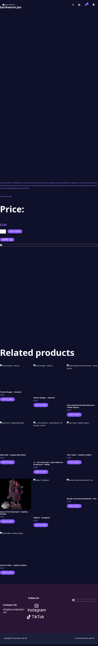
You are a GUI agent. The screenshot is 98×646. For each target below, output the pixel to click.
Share (5, 239)
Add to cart (15, 231)
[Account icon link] (94, 4)
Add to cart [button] (7, 399)
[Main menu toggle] (79, 4)
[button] (73, 4)
